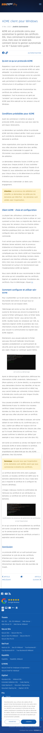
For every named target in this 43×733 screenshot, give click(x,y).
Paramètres (12, 721)
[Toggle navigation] (40, 4)
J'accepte (29, 721)
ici (32, 282)
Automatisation (34, 53)
